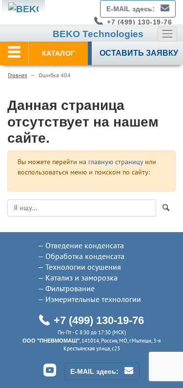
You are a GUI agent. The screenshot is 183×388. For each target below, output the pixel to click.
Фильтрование (70, 288)
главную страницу (115, 161)
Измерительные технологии (93, 299)
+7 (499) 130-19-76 (139, 22)
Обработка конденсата (84, 256)
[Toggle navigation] (167, 33)
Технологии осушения (83, 267)
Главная (17, 75)
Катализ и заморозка (81, 277)
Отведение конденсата (84, 245)
